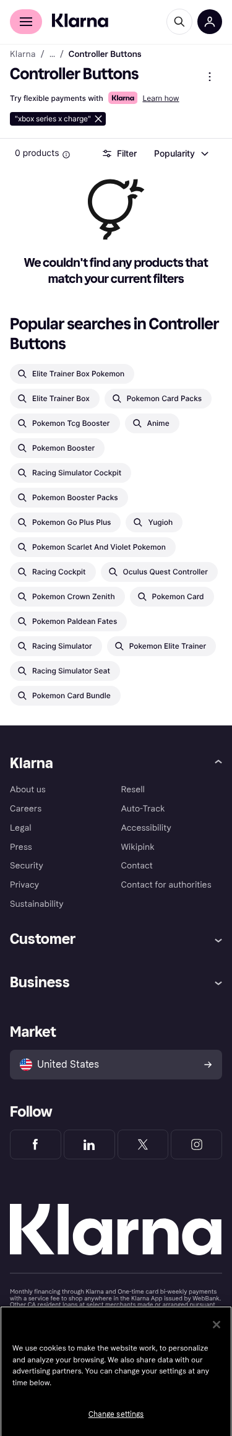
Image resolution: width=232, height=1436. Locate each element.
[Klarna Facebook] (35, 1144)
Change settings (116, 1414)
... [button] (52, 54)
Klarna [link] (22, 54)
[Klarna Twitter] (143, 1144)
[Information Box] (66, 155)
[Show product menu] (209, 76)
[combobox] (180, 153)
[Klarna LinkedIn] (89, 1144)
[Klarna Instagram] (196, 1144)
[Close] (216, 1324)
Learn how (160, 98)
